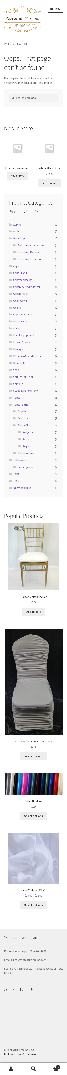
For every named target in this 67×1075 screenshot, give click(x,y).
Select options (33, 756)
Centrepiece (20, 293)
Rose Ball (19, 363)
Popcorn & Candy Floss (27, 356)
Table (16, 397)
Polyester (28, 432)
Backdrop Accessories (31, 245)
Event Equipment (23, 335)
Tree (16, 481)
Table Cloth (25, 425)
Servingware (25, 467)
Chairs (17, 307)
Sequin (27, 446)
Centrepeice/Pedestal (26, 287)
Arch (16, 231)
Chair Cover (20, 300)
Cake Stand (20, 273)
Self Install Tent (23, 377)
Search (33, 1069)
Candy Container (23, 280)
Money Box (19, 349)
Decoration (20, 321)
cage (16, 266)
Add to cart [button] (49, 183)
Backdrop (19, 238)
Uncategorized (22, 488)
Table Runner (26, 453)
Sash (16, 370)
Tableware (19, 460)
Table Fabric (20, 404)
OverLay (23, 418)
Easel (16, 328)
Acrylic (17, 224)
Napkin (22, 411)
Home (11, 44)
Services (18, 384)
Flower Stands (22, 342)
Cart (52, 1065)
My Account (11, 1069)
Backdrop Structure (30, 259)
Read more (17, 175)
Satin (26, 439)
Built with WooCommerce (20, 1054)
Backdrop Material (29, 252)
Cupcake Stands (22, 314)
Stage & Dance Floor (25, 390)
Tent (16, 474)
